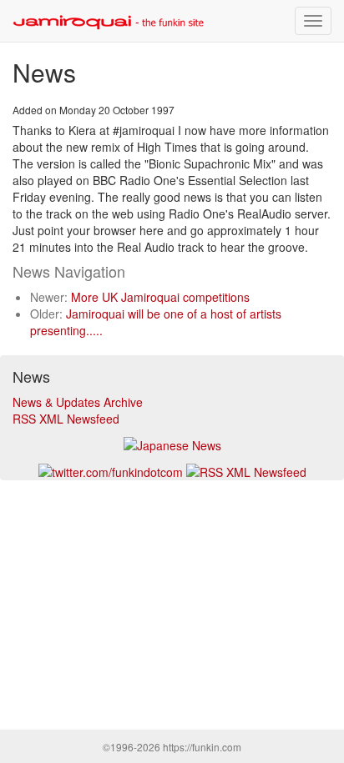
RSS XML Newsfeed (66, 418)
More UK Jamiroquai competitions (160, 297)
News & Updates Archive (78, 402)
